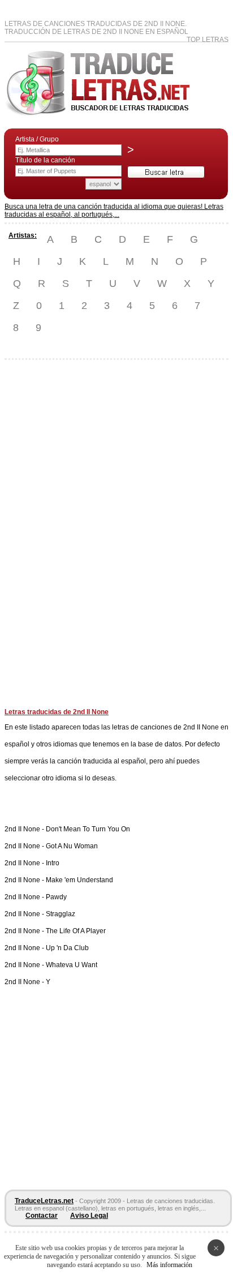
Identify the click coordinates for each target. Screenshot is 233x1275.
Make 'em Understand (79, 880)
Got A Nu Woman (72, 846)
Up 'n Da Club (67, 948)
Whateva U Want (71, 965)
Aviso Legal (89, 1216)
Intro (52, 863)
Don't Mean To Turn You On (88, 829)
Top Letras (207, 40)
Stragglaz (60, 914)
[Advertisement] (50, 538)
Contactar (41, 1216)
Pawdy (56, 897)
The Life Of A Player (76, 931)
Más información (169, 1265)
